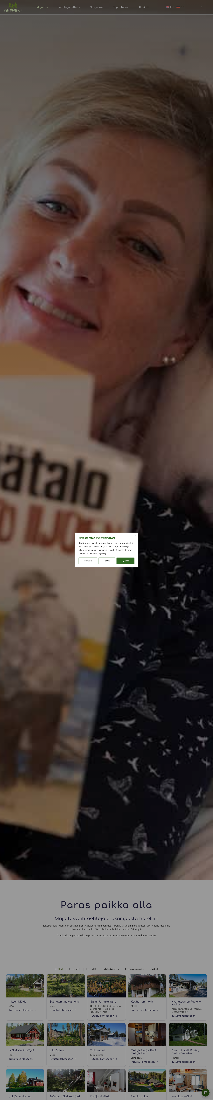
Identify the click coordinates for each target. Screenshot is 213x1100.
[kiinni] (135, 536)
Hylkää (107, 560)
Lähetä (177, 1093)
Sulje (208, 1016)
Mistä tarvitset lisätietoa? (186, 1065)
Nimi (174, 1034)
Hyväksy (125, 560)
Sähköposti (178, 1050)
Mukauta (88, 560)
